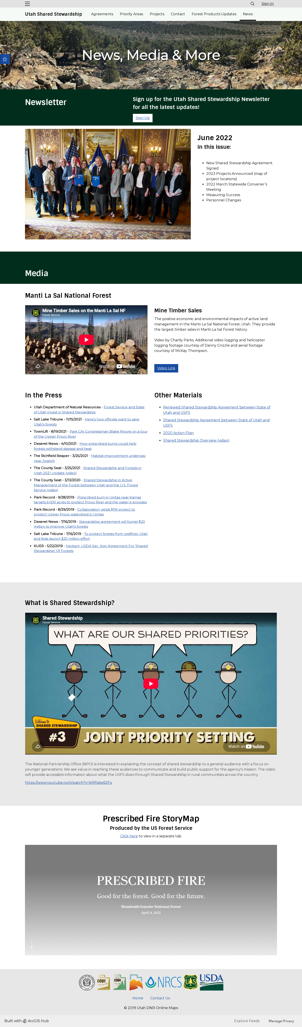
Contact (178, 14)
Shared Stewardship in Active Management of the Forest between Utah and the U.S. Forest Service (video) (86, 485)
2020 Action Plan (178, 433)
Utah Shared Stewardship (53, 14)
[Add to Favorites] (5, 59)
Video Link (166, 368)
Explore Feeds (247, 1021)
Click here (129, 836)
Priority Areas (131, 14)
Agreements (102, 14)
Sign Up (143, 118)
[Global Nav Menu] (27, 4)
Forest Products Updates (214, 14)
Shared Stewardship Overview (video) (196, 440)
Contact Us (160, 998)
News (248, 14)
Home (137, 998)
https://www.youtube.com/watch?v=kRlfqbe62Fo (68, 783)
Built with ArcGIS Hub (26, 1021)
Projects (157, 14)
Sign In (268, 4)
